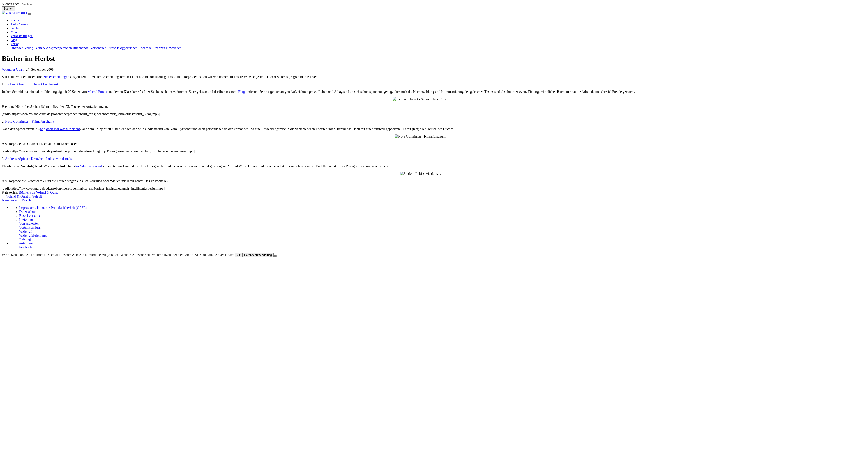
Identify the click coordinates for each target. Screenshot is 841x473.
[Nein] (275, 256)
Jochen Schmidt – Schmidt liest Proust (31, 84)
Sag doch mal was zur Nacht (60, 129)
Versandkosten (29, 223)
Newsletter (173, 48)
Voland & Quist (12, 69)
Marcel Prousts (98, 92)
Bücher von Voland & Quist (38, 192)
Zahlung (25, 239)
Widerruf (25, 231)
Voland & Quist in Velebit (22, 196)
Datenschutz (27, 212)
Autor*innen (19, 24)
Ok (239, 255)
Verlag (15, 44)
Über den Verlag (22, 48)
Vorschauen (98, 48)
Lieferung (26, 219)
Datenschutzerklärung (258, 255)
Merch (15, 32)
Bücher (16, 28)
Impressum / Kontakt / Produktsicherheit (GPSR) (53, 208)
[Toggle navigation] (29, 14)
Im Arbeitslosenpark (89, 166)
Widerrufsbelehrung (33, 235)
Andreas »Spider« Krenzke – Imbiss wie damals (38, 159)
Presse (111, 48)
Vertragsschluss (30, 227)
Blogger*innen (127, 48)
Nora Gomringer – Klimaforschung (29, 121)
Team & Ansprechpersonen (53, 48)
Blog (14, 40)
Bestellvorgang (29, 215)
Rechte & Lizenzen (151, 48)
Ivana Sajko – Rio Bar (19, 200)
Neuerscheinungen (56, 77)
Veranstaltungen (22, 36)
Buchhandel (81, 48)
